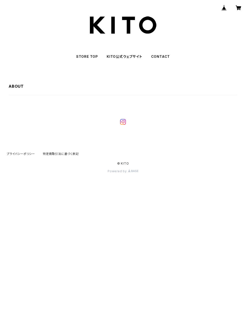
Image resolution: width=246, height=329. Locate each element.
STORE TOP (87, 56)
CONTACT (160, 56)
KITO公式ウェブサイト (124, 56)
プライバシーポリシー (21, 154)
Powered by (118, 171)
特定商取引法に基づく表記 (61, 154)
